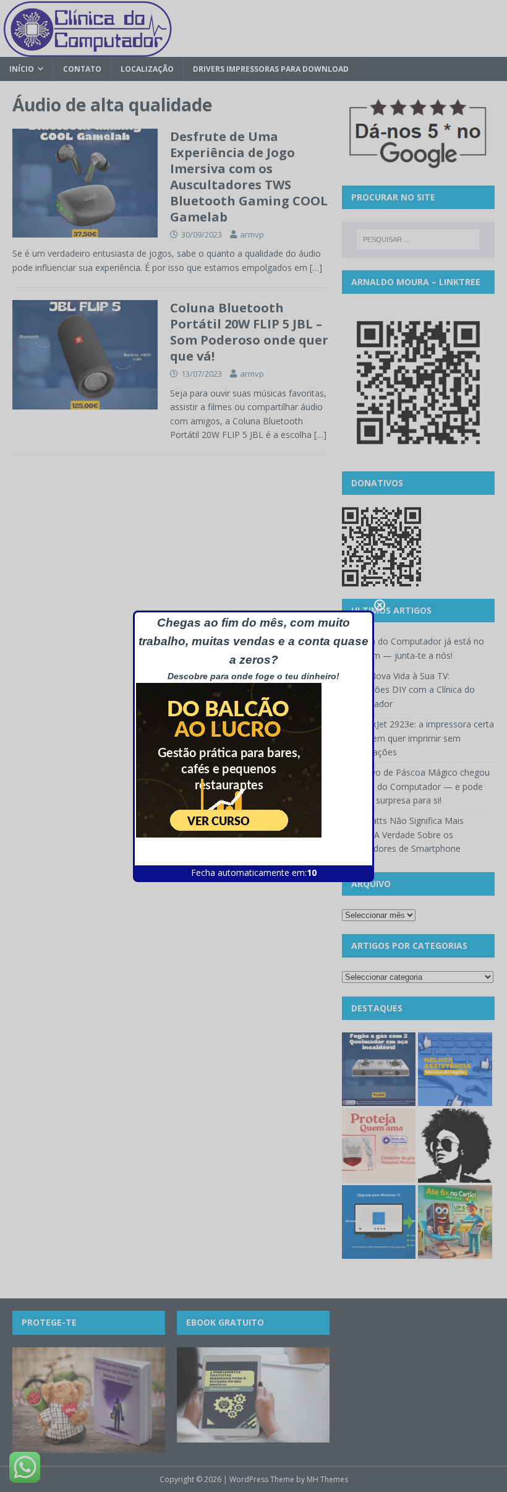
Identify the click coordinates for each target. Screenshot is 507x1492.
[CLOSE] (379, 605)
